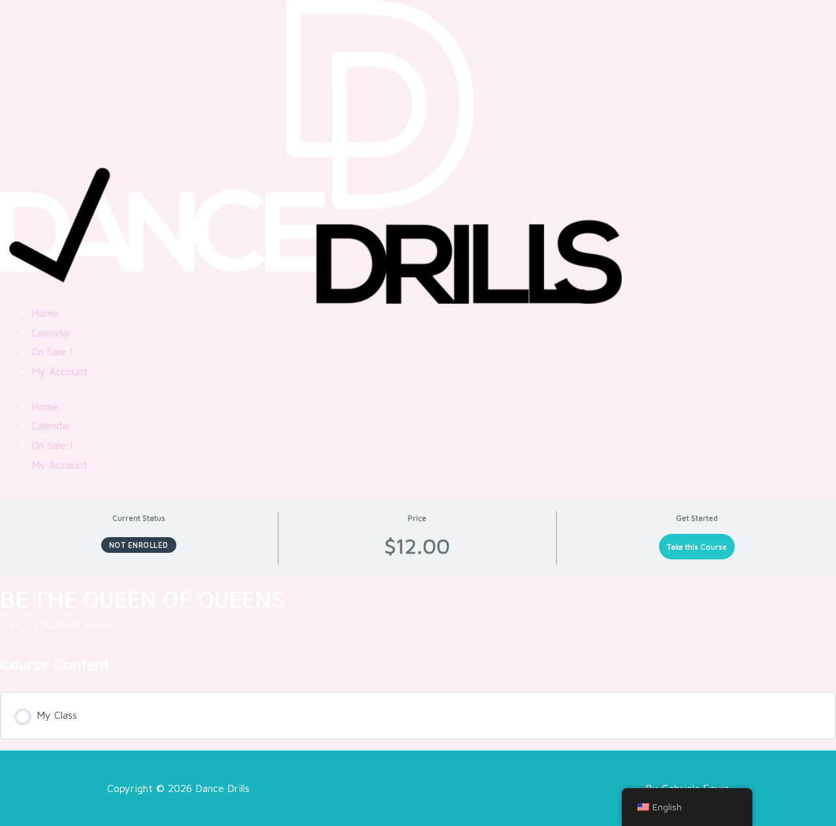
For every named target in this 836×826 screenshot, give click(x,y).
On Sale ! (52, 351)
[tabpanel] (418, 620)
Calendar (51, 333)
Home (45, 313)
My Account (59, 371)
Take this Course (697, 547)
